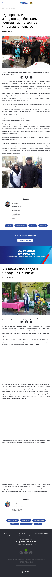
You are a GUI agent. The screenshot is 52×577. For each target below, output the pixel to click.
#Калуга (9, 225)
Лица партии (22, 533)
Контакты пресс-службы (25, 535)
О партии (5, 533)
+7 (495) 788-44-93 (26, 541)
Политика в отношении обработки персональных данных (26, 563)
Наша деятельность (11, 7)
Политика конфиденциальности (26, 562)
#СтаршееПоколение (39, 520)
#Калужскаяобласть (12, 520)
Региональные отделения (41, 533)
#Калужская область (21, 225)
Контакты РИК (6, 535)
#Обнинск (14, 523)
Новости (19, 7)
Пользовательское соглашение (26, 561)
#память (33, 225)
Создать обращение (25, 240)
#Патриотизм (43, 225)
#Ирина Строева (26, 520)
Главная (3, 7)
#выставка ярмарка (26, 523)
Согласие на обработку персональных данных (26, 564)
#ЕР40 (37, 523)
